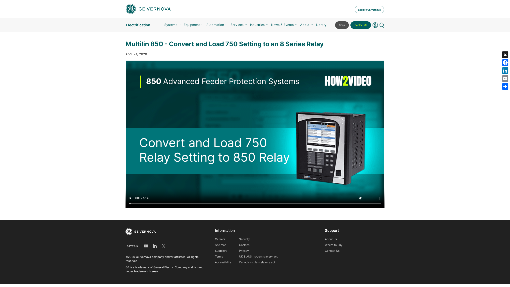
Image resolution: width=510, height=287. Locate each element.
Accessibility (223, 262)
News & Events (282, 25)
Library (321, 25)
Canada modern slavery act (257, 262)
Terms (219, 256)
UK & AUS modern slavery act (258, 256)
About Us (331, 239)
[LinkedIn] (505, 71)
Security (244, 239)
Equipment (192, 25)
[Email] (505, 79)
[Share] (505, 86)
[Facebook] (505, 63)
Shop (342, 25)
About (304, 25)
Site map (221, 245)
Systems (170, 25)
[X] (505, 55)
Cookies (244, 245)
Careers (220, 239)
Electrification (138, 25)
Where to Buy (333, 245)
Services (236, 25)
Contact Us (360, 25)
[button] (375, 25)
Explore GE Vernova (369, 9)
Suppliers (221, 250)
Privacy (244, 250)
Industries (257, 25)
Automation (215, 25)
